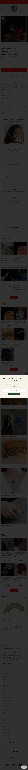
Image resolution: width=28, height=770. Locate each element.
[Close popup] (26, 373)
